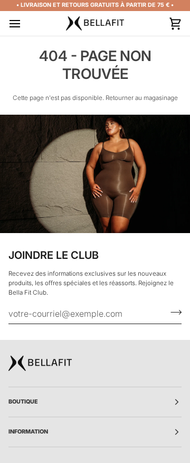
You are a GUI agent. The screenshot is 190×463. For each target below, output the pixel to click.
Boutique (23, 401)
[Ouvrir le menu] (24, 23)
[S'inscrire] (173, 312)
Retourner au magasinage (142, 98)
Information (28, 431)
